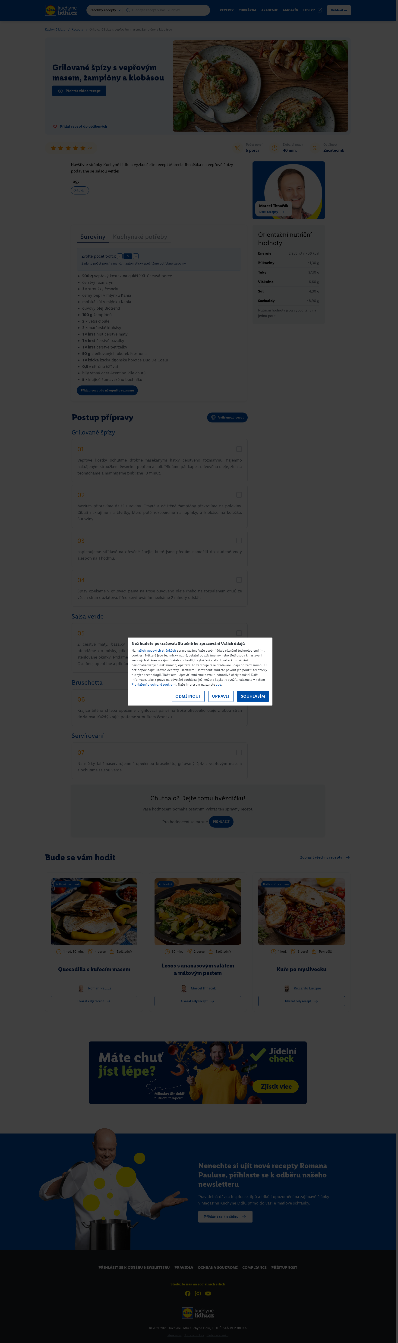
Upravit (221, 696)
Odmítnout (188, 696)
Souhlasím (253, 696)
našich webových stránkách (156, 651)
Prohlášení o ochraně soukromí (154, 685)
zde (218, 685)
